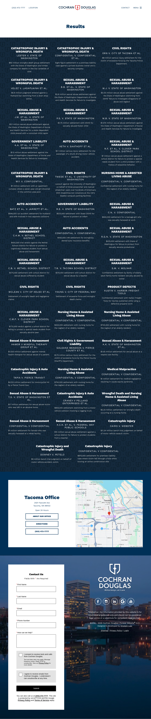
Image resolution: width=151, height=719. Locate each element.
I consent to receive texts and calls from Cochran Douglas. (38, 659)
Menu (136, 8)
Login (126, 630)
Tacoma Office (41, 497)
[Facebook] (98, 601)
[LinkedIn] (114, 601)
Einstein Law (126, 626)
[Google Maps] (122, 601)
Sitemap (104, 630)
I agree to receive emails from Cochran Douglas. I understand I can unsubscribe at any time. (37, 676)
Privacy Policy (44, 663)
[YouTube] (131, 601)
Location (33, 8)
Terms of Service (42, 700)
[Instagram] (106, 601)
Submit (36, 688)
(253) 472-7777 (41, 696)
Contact (125, 8)
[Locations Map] (109, 513)
